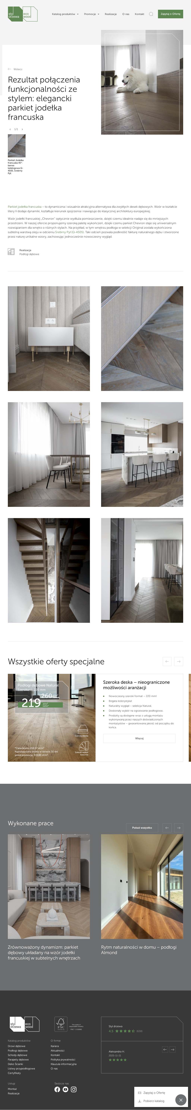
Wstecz (18, 69)
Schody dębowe (17, 1055)
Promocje (90, 14)
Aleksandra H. (117, 1051)
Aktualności (57, 1050)
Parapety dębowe (18, 1059)
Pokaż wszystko (142, 827)
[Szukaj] (151, 14)
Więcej (139, 738)
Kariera (55, 1046)
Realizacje (111, 14)
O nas (125, 14)
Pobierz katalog (153, 1101)
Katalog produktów (63, 14)
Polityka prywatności (63, 1059)
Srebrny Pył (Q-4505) (69, 232)
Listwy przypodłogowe (21, 1068)
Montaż (12, 1089)
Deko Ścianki (15, 1064)
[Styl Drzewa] (23, 14)
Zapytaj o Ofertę (170, 14)
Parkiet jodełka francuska (25, 206)
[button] (10, 130)
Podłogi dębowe (18, 1050)
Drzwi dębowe (16, 1046)
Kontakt (139, 14)
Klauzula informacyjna (63, 1064)
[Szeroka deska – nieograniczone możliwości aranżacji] (52, 718)
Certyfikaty (14, 1073)
